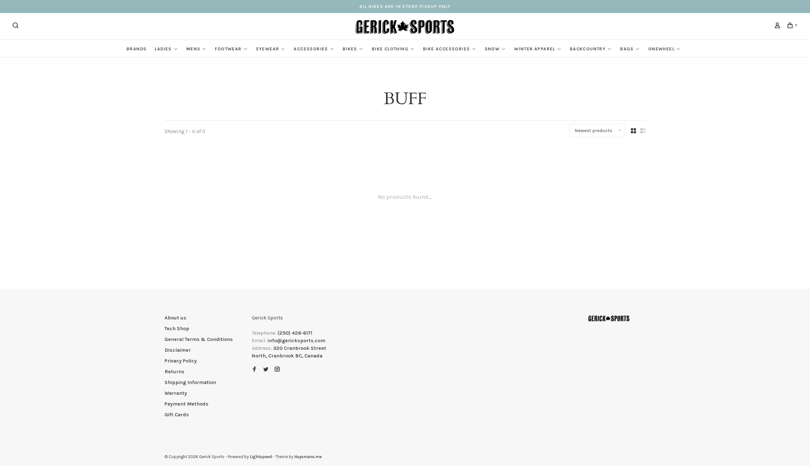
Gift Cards (177, 415)
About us (175, 318)
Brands (136, 49)
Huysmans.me (308, 456)
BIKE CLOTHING (390, 49)
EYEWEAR (267, 49)
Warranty (176, 393)
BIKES (350, 49)
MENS (193, 49)
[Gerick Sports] (609, 319)
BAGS (627, 49)
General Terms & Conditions (199, 339)
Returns (174, 371)
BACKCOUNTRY (588, 49)
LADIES (163, 49)
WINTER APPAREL (534, 49)
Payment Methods (187, 404)
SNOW (492, 49)
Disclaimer (178, 350)
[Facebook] (254, 370)
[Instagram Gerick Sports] (277, 370)
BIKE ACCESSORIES (446, 49)
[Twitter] (265, 370)
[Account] (778, 26)
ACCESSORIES (311, 49)
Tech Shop (177, 328)
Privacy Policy (181, 361)
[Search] (16, 26)
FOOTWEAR (228, 49)
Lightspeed (261, 456)
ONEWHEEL (661, 49)
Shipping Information (190, 382)
